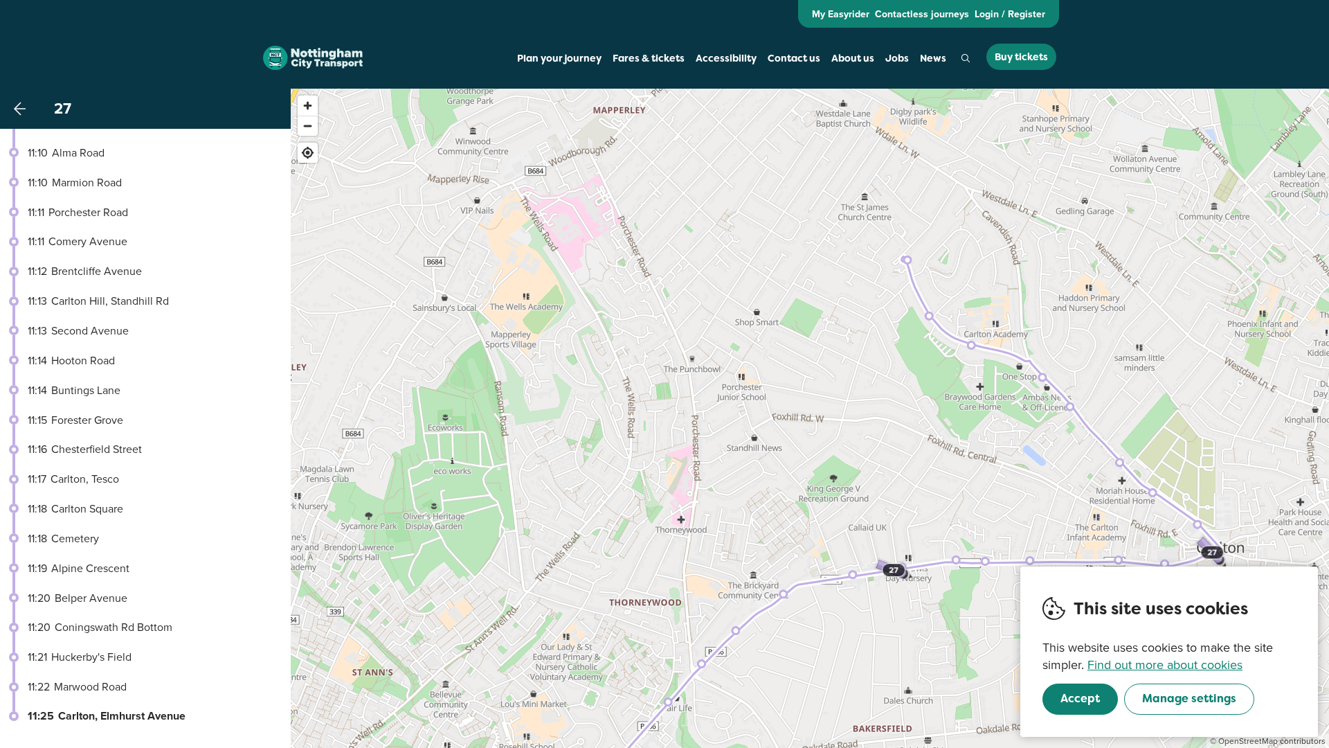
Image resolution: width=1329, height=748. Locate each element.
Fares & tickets (649, 58)
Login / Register (1010, 14)
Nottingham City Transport (313, 58)
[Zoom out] (308, 126)
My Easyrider (840, 14)
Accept (1080, 698)
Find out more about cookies (1164, 664)
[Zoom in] (308, 106)
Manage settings (1189, 698)
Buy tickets (1021, 57)
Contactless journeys (922, 14)
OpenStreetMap (1248, 741)
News (933, 58)
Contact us (794, 58)
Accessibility (726, 58)
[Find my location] (308, 153)
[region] (810, 418)
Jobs (897, 58)
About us (852, 58)
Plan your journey (559, 58)
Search (965, 58)
